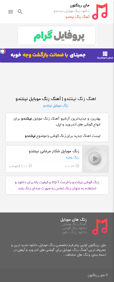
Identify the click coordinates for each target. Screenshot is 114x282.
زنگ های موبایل (73, 219)
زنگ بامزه (72, 157)
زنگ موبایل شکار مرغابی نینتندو (54, 151)
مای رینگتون (79, 5)
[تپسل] (2, 51)
